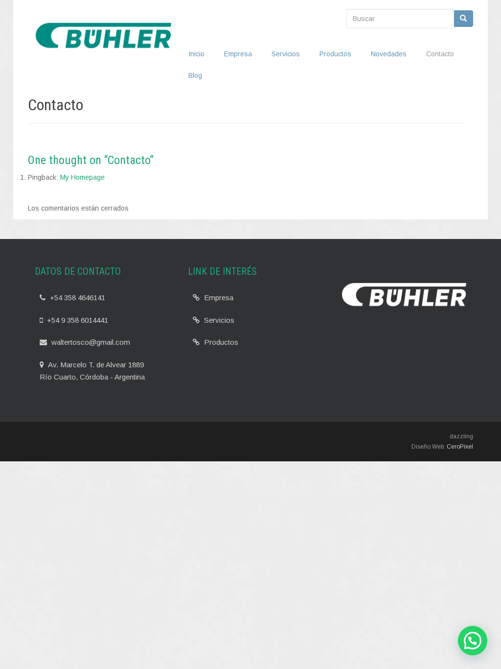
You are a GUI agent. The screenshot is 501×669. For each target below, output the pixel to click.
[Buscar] (463, 18)
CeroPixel (460, 446)
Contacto (440, 54)
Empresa (238, 54)
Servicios (286, 54)
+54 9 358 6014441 (76, 320)
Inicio (196, 54)
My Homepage (82, 177)
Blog (195, 75)
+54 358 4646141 (76, 297)
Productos (335, 54)
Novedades (389, 54)
